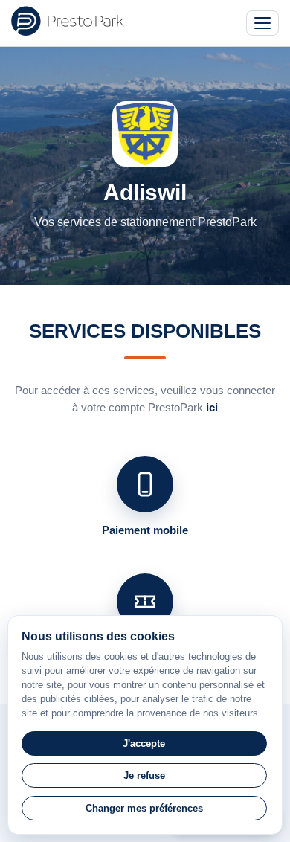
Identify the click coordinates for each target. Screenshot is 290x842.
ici (212, 407)
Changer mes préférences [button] (144, 808)
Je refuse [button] (144, 775)
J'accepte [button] (144, 743)
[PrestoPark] (67, 21)
